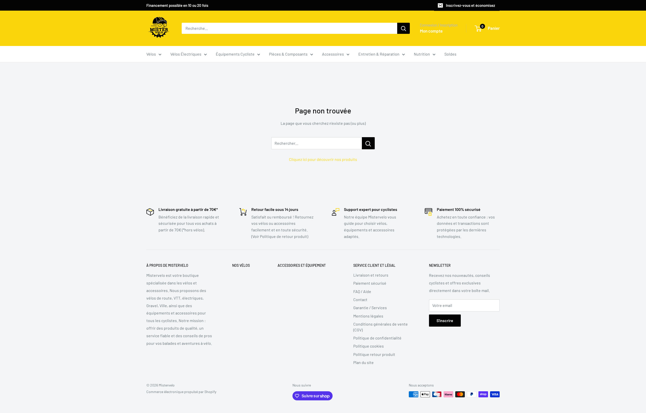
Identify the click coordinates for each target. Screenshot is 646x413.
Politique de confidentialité (377, 337)
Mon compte (431, 30)
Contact (360, 299)
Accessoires (333, 54)
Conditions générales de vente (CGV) (380, 327)
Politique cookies (368, 346)
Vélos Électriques (185, 54)
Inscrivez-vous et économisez (470, 5)
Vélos (151, 54)
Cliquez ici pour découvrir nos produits (323, 159)
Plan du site (363, 362)
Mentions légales (368, 315)
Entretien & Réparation (378, 54)
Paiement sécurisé (369, 283)
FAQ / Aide (362, 291)
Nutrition (422, 54)
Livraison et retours (370, 275)
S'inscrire (445, 320)
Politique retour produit (374, 354)
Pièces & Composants (288, 54)
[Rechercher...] (368, 143)
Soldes (450, 54)
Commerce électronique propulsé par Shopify (181, 392)
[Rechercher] (403, 28)
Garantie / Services (370, 307)
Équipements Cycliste (235, 54)
